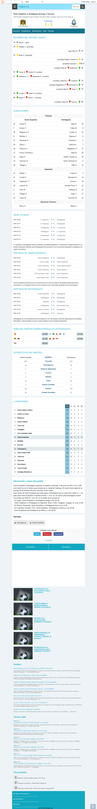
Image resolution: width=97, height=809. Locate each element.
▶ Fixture (17, 804)
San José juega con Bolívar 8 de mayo (27, 695)
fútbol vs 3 (17, 737)
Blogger (56, 808)
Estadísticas (26, 31)
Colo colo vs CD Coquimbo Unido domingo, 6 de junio (33, 755)
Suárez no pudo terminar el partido (27, 709)
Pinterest (47, 534)
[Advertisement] (48, 568)
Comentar (48, 540)
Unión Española (38, 523)
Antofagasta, (22, 523)
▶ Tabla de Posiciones (21, 793)
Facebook (58, 534)
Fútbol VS (24, 6)
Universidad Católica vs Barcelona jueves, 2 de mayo (33, 668)
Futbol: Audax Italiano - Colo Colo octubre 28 (30, 702)
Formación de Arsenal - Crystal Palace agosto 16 (32, 783)
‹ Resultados (30, 547)
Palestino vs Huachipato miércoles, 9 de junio (30, 730)
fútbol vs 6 (17, 762)
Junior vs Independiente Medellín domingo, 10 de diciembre (35, 682)
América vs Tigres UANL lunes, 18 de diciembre (30, 675)
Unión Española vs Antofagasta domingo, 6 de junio (32, 763)
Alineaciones (36, 31)
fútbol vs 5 (17, 753)
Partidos (51, 31)
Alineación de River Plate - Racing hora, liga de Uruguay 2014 (36, 788)
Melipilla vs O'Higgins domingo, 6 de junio (29, 739)
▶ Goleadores (18, 799)
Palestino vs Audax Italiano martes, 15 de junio (31, 722)
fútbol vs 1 (17, 720)
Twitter (37, 534)
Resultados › (66, 547)
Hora (44, 31)
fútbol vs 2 (17, 729)
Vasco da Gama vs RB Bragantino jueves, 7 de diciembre (34, 689)
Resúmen (16, 31)
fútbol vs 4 (17, 745)
